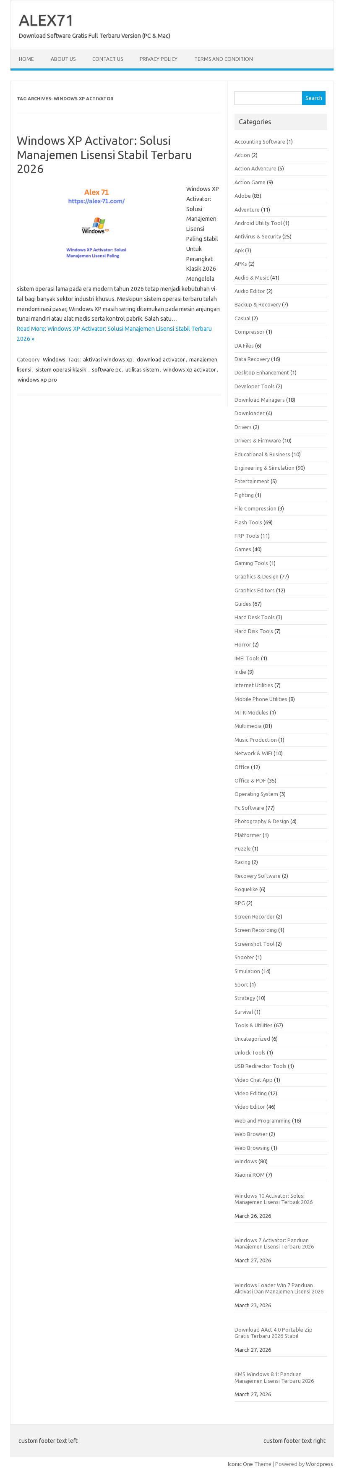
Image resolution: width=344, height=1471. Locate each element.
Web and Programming (263, 1120)
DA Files (244, 345)
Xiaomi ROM (250, 1175)
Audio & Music (252, 277)
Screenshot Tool (254, 944)
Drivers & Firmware (258, 440)
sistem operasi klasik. (62, 369)
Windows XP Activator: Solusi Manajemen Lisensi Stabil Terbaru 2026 (104, 154)
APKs (241, 264)
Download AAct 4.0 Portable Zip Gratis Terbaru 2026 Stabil (274, 1333)
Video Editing (251, 1093)
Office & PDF (250, 780)
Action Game (250, 182)
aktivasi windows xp (108, 359)
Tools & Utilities (254, 1025)
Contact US (107, 59)
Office (242, 767)
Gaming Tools (251, 563)
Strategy (245, 998)
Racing (242, 862)
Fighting (244, 495)
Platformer (248, 835)
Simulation (247, 971)
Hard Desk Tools (255, 617)
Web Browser (251, 1134)
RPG (240, 903)
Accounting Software (260, 141)
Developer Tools (255, 386)
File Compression (255, 508)
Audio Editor (250, 291)
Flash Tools (248, 522)
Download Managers (260, 400)
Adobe (243, 196)
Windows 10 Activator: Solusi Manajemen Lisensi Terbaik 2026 (274, 1199)
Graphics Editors (255, 590)
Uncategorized (252, 1039)
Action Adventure (255, 168)
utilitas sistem (142, 369)
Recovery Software (258, 876)
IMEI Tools (247, 658)
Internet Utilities (254, 685)
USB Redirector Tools (261, 1066)
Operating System (256, 794)
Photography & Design (262, 821)
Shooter (244, 957)
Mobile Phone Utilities (261, 699)
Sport (241, 984)
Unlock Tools (250, 1052)
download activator (161, 359)
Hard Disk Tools (254, 631)
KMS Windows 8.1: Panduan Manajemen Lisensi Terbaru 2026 (274, 1377)
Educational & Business (262, 454)
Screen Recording (256, 930)
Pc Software (249, 808)
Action (242, 155)
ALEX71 (46, 20)
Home (26, 59)
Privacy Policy (158, 59)
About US (63, 59)
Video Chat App (254, 1080)
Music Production (256, 740)
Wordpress (319, 1464)
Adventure (247, 209)
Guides (243, 604)
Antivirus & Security (258, 236)
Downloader (250, 413)
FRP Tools (247, 536)
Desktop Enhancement (262, 372)
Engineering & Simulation (264, 468)
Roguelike (246, 889)
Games (243, 549)
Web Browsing (252, 1148)
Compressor (250, 332)
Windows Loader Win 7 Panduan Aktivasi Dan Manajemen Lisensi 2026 (279, 1288)
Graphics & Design (257, 576)
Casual (242, 318)
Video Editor (250, 1107)
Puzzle (243, 848)
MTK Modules (251, 712)
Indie (240, 672)
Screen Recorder (255, 916)
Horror (243, 644)
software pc (106, 369)
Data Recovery (252, 359)
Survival (244, 1012)
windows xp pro (37, 379)
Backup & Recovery (258, 304)
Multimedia (248, 726)
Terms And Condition (223, 59)
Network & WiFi (253, 753)
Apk (239, 250)
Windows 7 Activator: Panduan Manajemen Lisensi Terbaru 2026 (274, 1243)
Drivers (243, 427)
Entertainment (252, 481)
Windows (54, 359)
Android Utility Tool (258, 223)
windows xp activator (189, 369)
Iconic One (240, 1464)
